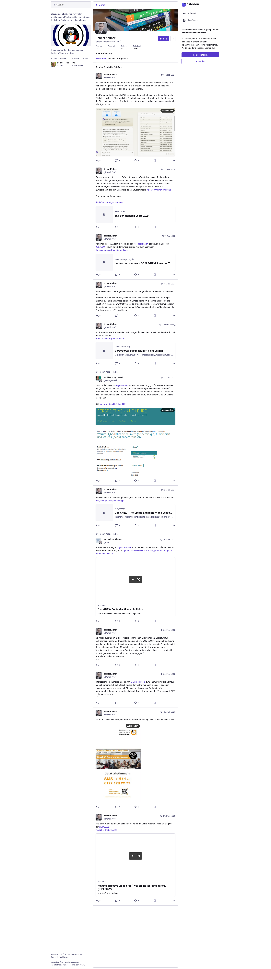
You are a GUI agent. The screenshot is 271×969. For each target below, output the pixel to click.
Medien (111, 58)
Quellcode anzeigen (71, 965)
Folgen (163, 39)
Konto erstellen (200, 55)
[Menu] (172, 38)
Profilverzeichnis (74, 954)
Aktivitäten (101, 58)
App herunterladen (72, 962)
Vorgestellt (122, 58)
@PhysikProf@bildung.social (107, 41)
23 (109, 48)
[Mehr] (173, 160)
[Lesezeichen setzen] (154, 160)
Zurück (102, 5)
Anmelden (200, 61)
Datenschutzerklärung (59, 957)
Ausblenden (167, 110)
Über (64, 954)
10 (97, 48)
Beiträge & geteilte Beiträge (109, 67)
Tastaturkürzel (56, 965)
